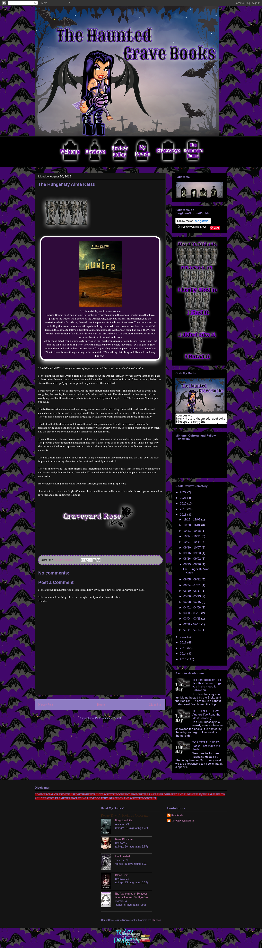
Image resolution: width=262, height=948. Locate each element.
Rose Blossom (124, 839)
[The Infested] (108, 862)
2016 (183, 642)
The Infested (122, 856)
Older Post (155, 704)
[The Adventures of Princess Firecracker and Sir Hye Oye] (108, 900)
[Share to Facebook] (95, 560)
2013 (183, 659)
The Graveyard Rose (182, 820)
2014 (183, 653)
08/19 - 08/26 (192, 564)
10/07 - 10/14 (192, 541)
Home (101, 704)
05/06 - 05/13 (192, 596)
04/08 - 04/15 (192, 602)
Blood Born (121, 875)
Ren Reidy (177, 815)
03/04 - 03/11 (192, 618)
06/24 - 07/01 (192, 585)
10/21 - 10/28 (192, 530)
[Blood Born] (108, 881)
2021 (183, 497)
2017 (183, 636)
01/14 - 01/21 (192, 629)
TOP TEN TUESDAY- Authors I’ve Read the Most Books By (206, 714)
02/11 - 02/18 (192, 624)
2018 (183, 514)
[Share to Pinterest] (98, 560)
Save (216, 227)
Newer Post (45, 704)
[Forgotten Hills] (108, 827)
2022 (183, 492)
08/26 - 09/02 (192, 558)
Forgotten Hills (123, 820)
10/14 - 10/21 (192, 536)
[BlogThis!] (87, 560)
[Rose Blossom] (108, 843)
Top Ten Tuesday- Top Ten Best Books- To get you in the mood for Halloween (207, 685)
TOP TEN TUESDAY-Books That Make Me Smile (206, 746)
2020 (183, 503)
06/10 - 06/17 (192, 590)
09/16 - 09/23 (192, 553)
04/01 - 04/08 (192, 607)
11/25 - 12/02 (192, 519)
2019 (183, 509)
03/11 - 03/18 (192, 613)
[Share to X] (91, 560)
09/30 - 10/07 (192, 547)
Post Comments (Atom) (108, 718)
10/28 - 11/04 (192, 525)
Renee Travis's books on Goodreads (125, 815)
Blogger (155, 920)
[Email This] (83, 560)
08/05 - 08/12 (192, 579)
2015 (183, 648)
